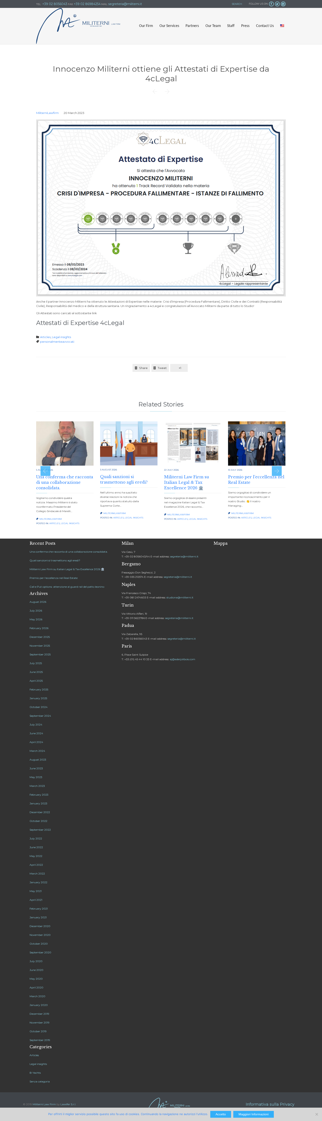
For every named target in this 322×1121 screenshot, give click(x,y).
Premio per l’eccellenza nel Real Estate (54, 578)
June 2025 (36, 672)
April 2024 (36, 742)
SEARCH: (236, 3)
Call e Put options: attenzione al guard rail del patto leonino (67, 586)
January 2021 (38, 917)
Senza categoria (40, 1081)
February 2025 (39, 689)
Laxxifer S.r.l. (68, 1104)
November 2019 (40, 1022)
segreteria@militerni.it (184, 556)
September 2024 (40, 715)
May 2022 (36, 856)
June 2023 (36, 768)
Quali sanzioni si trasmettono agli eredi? (55, 560)
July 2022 (36, 838)
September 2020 (40, 952)
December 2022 (40, 812)
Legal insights (61, 337)
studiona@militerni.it (179, 597)
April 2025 (36, 680)
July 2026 (36, 610)
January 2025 (38, 698)
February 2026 (39, 628)
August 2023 (38, 759)
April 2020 (36, 987)
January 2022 (38, 882)
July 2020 (36, 961)
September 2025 (40, 654)
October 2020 (39, 943)
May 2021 (36, 891)
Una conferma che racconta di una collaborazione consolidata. (64, 482)
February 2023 (39, 794)
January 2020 (39, 1005)
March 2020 (37, 996)
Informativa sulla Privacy (270, 1104)
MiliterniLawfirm (47, 113)
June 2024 (36, 733)
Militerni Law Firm (44, 1104)
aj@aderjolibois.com (182, 659)
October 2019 (38, 1031)
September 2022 (40, 829)
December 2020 (40, 926)
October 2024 (39, 707)
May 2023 (36, 777)
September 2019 (40, 1040)
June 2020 (36, 970)
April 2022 (36, 864)
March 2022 (37, 873)
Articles (45, 337)
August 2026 (38, 601)
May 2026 (36, 619)
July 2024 (36, 724)
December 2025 (40, 637)
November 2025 (40, 645)
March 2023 (37, 786)
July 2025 (36, 663)
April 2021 (36, 899)
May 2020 (36, 978)
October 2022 (38, 821)
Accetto (221, 1114)
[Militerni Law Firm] (78, 26)
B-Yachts (35, 1072)
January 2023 (38, 803)
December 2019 (39, 1013)
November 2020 (40, 935)
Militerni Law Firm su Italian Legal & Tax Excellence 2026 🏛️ (186, 482)
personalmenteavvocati (57, 341)
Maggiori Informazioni (254, 1114)
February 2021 (39, 908)
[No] (316, 1114)
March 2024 (37, 750)
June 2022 (36, 847)
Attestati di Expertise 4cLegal (80, 322)
